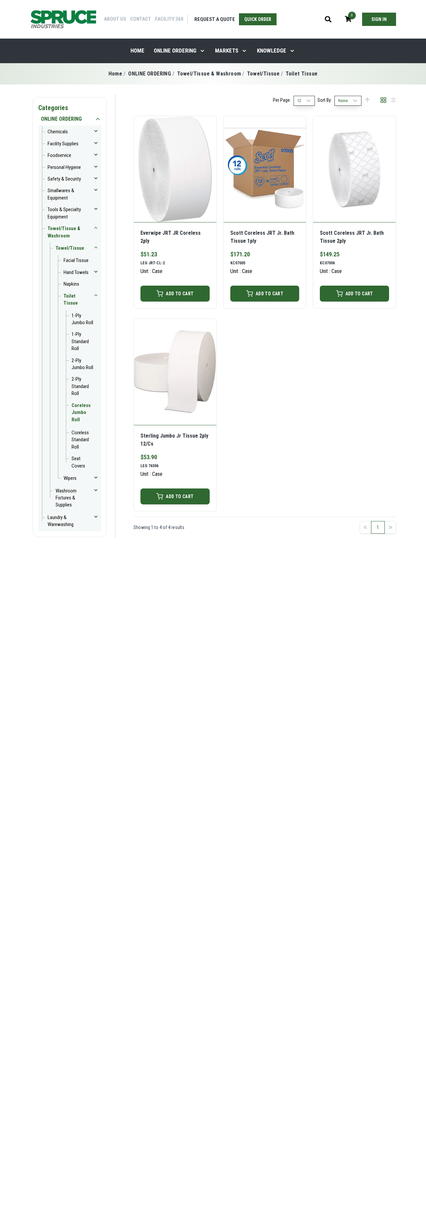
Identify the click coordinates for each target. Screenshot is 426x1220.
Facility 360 (169, 19)
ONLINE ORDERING (175, 50)
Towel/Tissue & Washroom (209, 73)
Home (137, 50)
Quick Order (257, 19)
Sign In (379, 19)
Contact (140, 19)
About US (115, 19)
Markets (226, 50)
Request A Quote (214, 19)
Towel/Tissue (263, 73)
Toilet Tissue (302, 73)
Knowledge (271, 50)
